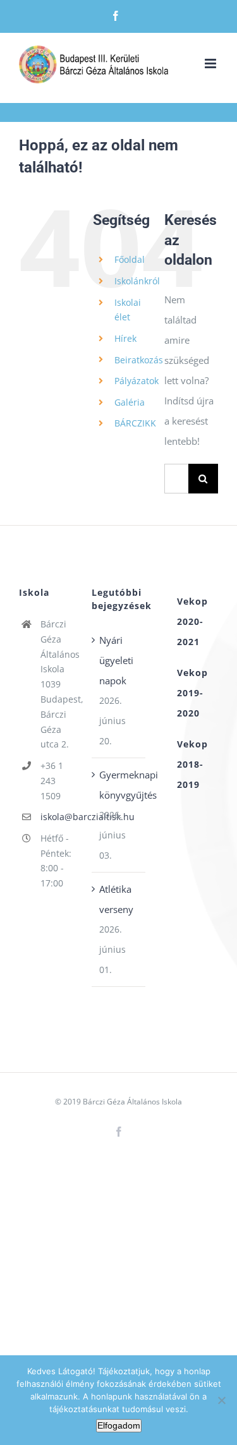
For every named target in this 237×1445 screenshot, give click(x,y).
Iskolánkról (137, 281)
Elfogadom (118, 1425)
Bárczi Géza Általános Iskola (132, 1101)
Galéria (129, 402)
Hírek (125, 338)
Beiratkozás (138, 360)
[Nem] (221, 1400)
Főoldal (129, 259)
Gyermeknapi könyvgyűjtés (119, 784)
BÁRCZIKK (135, 423)
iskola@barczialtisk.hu (56, 817)
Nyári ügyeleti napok (116, 660)
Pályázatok (136, 381)
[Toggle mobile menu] (211, 63)
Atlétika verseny (116, 899)
